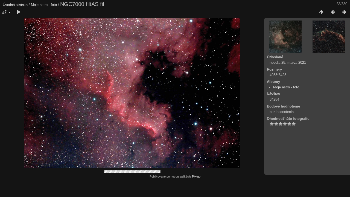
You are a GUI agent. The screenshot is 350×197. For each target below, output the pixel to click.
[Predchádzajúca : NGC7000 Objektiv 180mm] (333, 12)
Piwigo (196, 176)
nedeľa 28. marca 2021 (288, 62)
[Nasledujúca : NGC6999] (344, 12)
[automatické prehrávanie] (18, 12)
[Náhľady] (321, 12)
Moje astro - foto (44, 5)
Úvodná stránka (15, 5)
